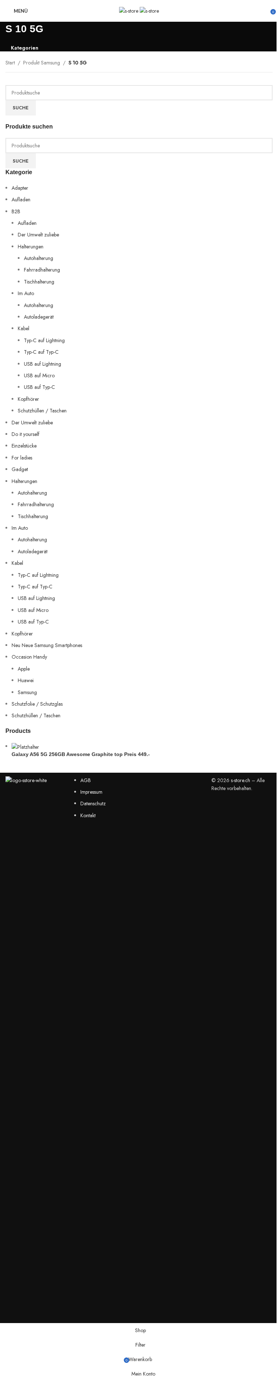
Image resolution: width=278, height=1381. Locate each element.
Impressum (91, 792)
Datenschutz (93, 803)
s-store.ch (240, 780)
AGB (85, 780)
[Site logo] (129, 10)
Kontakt (88, 815)
